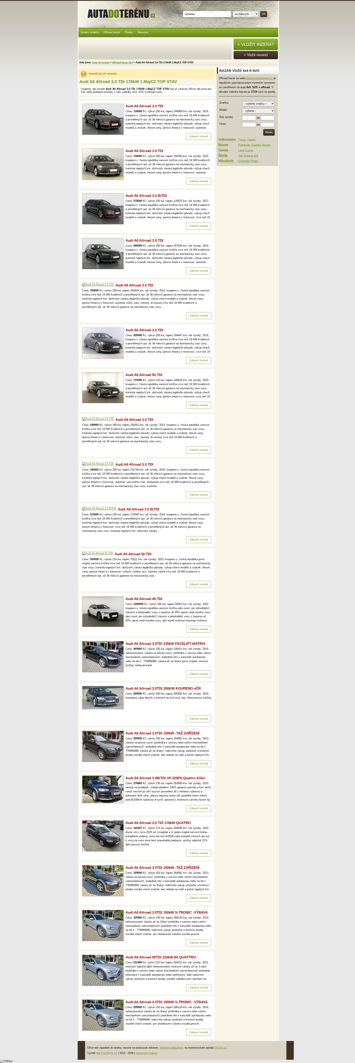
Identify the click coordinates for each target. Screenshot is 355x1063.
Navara (266, 145)
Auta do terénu (119, 12)
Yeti (240, 155)
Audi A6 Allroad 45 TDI (144, 599)
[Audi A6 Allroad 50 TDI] (104, 402)
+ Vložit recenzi (256, 55)
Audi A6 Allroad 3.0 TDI (144, 106)
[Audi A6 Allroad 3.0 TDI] (104, 133)
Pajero (254, 161)
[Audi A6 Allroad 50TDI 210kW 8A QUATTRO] (104, 985)
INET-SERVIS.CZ (106, 1053)
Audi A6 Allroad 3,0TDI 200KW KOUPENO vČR (163, 688)
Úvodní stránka (90, 32)
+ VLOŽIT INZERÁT (255, 44)
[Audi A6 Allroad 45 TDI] (104, 626)
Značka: (224, 102)
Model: (223, 109)
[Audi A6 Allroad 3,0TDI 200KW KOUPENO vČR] (104, 708)
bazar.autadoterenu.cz (260, 78)
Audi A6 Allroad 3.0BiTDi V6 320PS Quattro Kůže (165, 778)
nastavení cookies (147, 1053)
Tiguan (242, 139)
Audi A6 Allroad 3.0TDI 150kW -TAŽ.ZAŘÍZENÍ (162, 733)
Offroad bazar (112, 32)
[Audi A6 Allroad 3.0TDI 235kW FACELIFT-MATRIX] (104, 671)
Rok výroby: (226, 117)
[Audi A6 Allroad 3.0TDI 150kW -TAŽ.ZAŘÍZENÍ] (104, 761)
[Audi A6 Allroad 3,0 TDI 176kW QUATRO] (104, 850)
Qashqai (256, 145)
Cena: (222, 123)
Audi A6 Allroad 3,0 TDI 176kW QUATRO (158, 823)
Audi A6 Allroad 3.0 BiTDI (146, 196)
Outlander (244, 161)
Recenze (143, 32)
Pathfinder (244, 145)
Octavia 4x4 (251, 155)
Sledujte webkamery (172, 1047)
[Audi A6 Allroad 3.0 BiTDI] (104, 223)
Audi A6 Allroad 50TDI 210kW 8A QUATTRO (161, 957)
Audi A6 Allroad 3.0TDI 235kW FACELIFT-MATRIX (165, 644)
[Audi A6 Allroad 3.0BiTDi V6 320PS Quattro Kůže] (104, 802)
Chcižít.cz (221, 1047)
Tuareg (251, 139)
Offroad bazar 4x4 (122, 62)
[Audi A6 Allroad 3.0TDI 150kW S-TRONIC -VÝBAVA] (104, 940)
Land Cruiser (245, 150)
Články (129, 32)
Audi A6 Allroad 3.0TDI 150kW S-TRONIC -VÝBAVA (167, 912)
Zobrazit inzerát (198, 136)
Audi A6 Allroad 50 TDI (144, 375)
